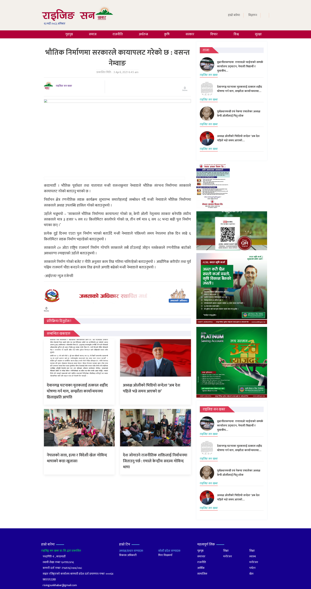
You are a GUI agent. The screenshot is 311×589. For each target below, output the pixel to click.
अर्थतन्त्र (143, 34)
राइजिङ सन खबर (64, 86)
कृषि (167, 34)
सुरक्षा (258, 34)
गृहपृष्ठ (69, 34)
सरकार (190, 34)
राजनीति (117, 34)
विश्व (236, 34)
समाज (92, 34)
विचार (214, 34)
